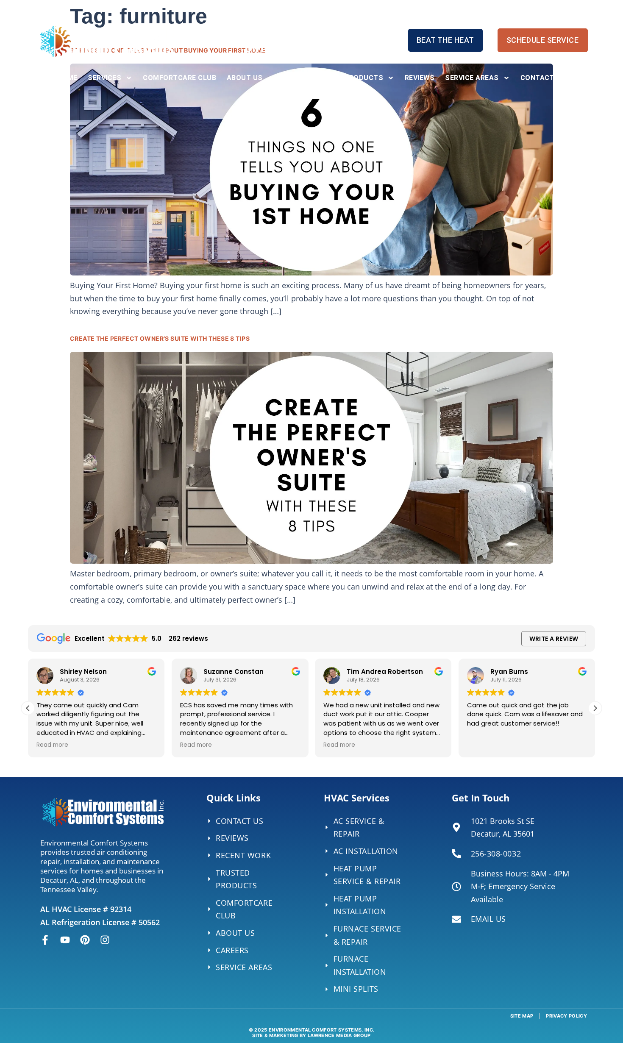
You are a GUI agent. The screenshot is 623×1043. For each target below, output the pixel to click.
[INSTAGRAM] (105, 940)
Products (363, 78)
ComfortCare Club (179, 78)
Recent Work (309, 78)
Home (67, 78)
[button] (595, 708)
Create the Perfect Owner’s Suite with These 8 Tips (160, 338)
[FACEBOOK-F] (45, 940)
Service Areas (471, 78)
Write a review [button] (553, 638)
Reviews (419, 78)
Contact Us (543, 78)
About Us (245, 78)
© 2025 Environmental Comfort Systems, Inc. (312, 1032)
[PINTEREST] (85, 940)
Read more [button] (52, 745)
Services (104, 78)
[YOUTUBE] (65, 940)
